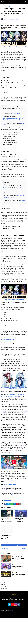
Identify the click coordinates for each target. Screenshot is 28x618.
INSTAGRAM (4, 588)
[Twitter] (8, 504)
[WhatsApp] (11, 504)
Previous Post (5, 548)
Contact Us (16, 615)
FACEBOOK (3, 586)
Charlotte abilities (22, 445)
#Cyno (24, 194)
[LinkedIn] (14, 504)
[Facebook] (5, 504)
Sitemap (21, 615)
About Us (6, 613)
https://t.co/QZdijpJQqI (16, 113)
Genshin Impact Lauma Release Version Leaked (19, 520)
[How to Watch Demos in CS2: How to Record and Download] (6, 574)
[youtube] (12, 604)
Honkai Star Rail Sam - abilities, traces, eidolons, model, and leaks (19, 558)
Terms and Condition (13, 613)
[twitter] (9, 604)
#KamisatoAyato (20, 195)
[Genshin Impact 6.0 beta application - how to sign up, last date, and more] (7, 513)
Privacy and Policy (8, 615)
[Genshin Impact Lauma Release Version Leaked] (21, 513)
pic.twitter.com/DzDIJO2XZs (9, 197)
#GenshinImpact (17, 118)
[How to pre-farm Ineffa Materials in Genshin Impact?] (6, 566)
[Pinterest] (17, 504)
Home (2, 6)
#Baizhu (4, 119)
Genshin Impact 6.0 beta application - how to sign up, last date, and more (7, 520)
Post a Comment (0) (14, 545)
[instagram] (15, 604)
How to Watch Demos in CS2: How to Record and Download (18, 574)
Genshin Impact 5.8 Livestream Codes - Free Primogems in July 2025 (6, 536)
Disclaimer (22, 613)
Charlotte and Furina (11, 250)
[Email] (20, 504)
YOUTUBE (3, 584)
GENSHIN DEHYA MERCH (10, 484)
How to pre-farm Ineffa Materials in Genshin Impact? (18, 566)
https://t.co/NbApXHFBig (8, 118)
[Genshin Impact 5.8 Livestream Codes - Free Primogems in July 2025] (7, 529)
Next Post (24, 548)
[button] (1, 2)
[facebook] (18, 604)
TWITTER (3, 582)
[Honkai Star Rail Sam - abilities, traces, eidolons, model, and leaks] (6, 558)
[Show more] (23, 504)
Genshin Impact (7, 6)
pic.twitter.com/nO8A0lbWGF (17, 119)
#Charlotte (8, 119)
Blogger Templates (17, 611)
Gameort (13, 494)
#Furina (22, 118)
